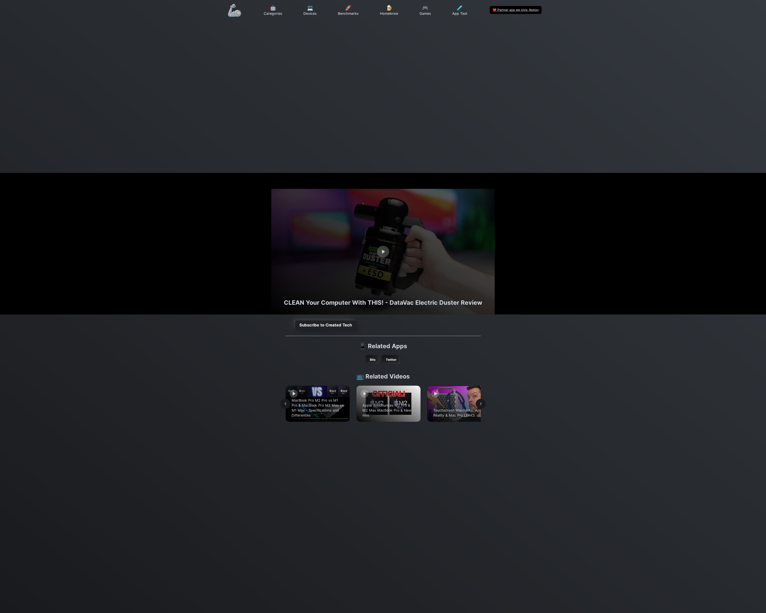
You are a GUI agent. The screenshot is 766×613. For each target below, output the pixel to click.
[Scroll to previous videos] (285, 404)
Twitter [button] (391, 360)
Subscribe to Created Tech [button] (325, 325)
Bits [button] (372, 360)
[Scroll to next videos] (481, 404)
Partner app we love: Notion (516, 10)
